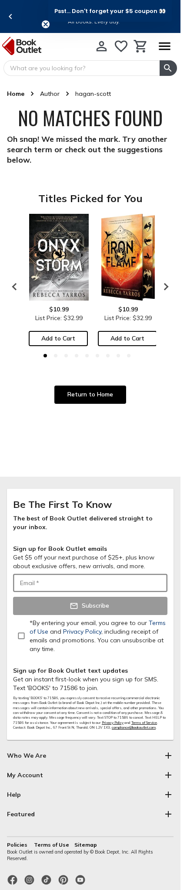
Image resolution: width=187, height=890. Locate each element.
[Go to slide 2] (55, 355)
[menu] (164, 46)
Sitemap (85, 844)
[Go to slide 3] (66, 355)
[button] (110, 11)
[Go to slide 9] (128, 355)
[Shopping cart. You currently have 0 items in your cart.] (140, 46)
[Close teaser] (45, 24)
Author (50, 94)
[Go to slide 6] (97, 355)
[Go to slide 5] (87, 355)
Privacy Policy (113, 722)
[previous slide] (10, 16)
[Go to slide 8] (118, 355)
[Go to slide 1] (45, 355)
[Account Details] (101, 46)
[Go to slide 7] (108, 355)
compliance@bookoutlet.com (134, 727)
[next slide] (164, 286)
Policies (18, 844)
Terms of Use (51, 844)
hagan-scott (93, 94)
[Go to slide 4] (76, 355)
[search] (168, 68)
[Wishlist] (121, 46)
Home (15, 94)
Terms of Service (144, 722)
